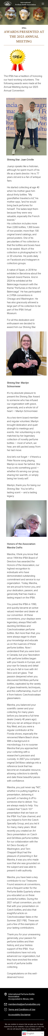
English (30, 1033)
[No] (45, 1028)
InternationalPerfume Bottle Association (25, 4)
